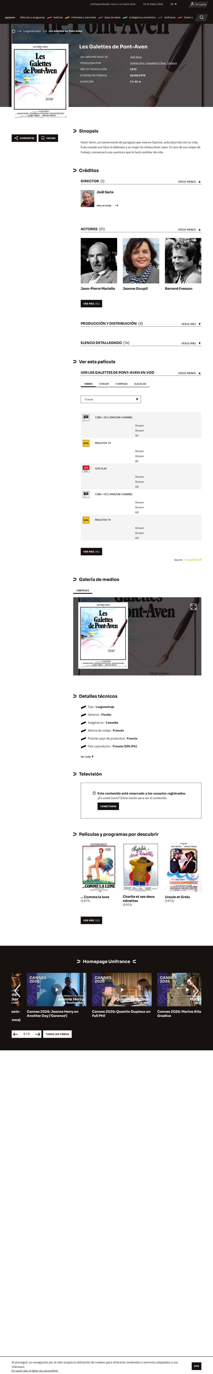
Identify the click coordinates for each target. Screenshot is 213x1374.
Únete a (188, 17)
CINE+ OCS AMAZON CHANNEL (113, 417)
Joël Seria (136, 57)
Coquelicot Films (156, 63)
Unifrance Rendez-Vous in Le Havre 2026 (113, 4)
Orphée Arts (137, 63)
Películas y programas (32, 17)
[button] (193, 607)
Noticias (58, 17)
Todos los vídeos (57, 1034)
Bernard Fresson (178, 289)
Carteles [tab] (83, 590)
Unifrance (169, 17)
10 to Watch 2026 (153, 4)
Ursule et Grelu (177, 897)
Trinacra (172, 63)
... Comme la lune (95, 897)
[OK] (196, 1366)
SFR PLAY (100, 468)
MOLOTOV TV (102, 443)
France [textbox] (89, 399)
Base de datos (112, 17)
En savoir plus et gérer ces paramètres (35, 1370)
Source (178, 559)
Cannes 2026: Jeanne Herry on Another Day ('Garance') (37, 1014)
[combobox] (111, 399)
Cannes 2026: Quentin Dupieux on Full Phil (106, 1014)
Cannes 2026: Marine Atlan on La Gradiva (170, 1014)
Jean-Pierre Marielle (98, 289)
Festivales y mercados (83, 17)
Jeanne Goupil (135, 289)
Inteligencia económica (142, 17)
